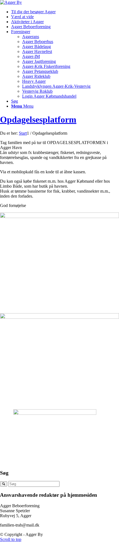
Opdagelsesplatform (38, 119)
